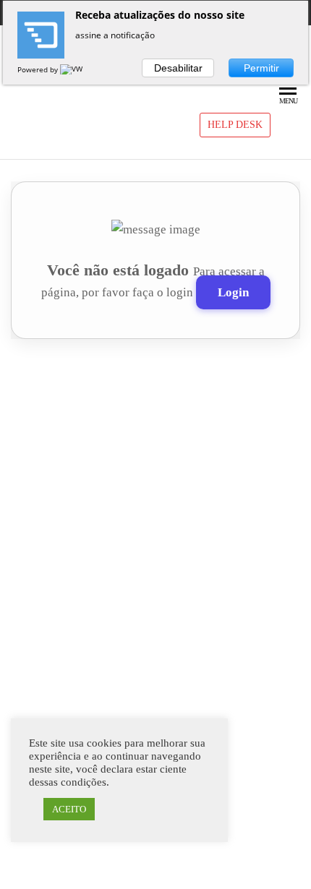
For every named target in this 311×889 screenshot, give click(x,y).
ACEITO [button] (69, 809)
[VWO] (74, 69)
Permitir (261, 68)
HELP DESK (235, 124)
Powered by (38, 69)
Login (233, 292)
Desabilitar (178, 68)
